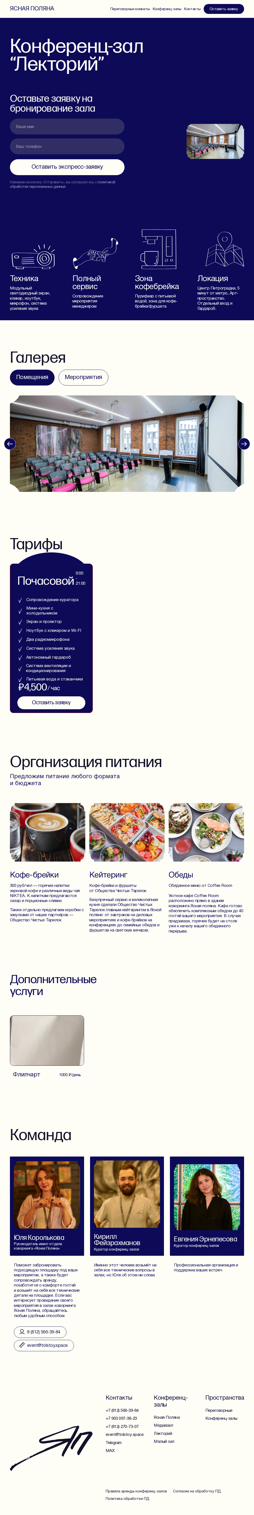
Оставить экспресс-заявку (67, 167)
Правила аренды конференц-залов (136, 1491)
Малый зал (164, 1442)
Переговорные (218, 1411)
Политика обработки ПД (127, 1499)
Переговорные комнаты (130, 9)
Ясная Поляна (32, 8)
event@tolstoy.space (124, 1435)
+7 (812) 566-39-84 (122, 1411)
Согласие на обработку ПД (197, 1491)
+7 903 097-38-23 (121, 1418)
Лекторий (163, 1434)
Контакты (192, 9)
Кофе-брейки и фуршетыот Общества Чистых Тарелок (117, 888)
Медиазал (163, 1425)
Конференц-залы (167, 9)
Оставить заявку (224, 9)
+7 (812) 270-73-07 (122, 1427)
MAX (110, 1451)
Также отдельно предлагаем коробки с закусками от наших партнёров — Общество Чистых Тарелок (47, 915)
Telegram (114, 1443)
